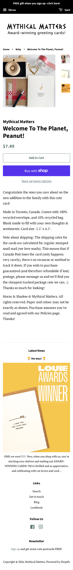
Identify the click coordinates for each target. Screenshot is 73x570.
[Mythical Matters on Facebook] (32, 527)
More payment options (37, 181)
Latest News (36, 351)
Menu (12, 10)
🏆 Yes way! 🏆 (36, 359)
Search (37, 491)
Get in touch (36, 496)
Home (6, 49)
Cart (67, 10)
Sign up (15, 549)
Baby (18, 49)
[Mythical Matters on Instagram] (41, 527)
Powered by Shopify (58, 562)
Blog (36, 502)
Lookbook (37, 507)
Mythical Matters (35, 562)
